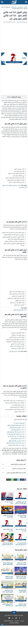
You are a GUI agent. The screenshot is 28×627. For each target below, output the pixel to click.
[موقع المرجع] (14, 2)
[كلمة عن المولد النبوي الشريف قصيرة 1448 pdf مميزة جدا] (21, 598)
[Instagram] (13, 618)
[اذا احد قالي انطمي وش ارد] (7, 523)
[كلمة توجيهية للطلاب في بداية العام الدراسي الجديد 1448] (7, 598)
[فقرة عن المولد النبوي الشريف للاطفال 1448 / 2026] (7, 571)
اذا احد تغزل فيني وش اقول (20, 310)
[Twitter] (16, 618)
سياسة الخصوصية (8, 621)
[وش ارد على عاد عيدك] (7, 496)
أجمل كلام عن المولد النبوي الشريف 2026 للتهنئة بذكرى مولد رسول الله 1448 (21, 579)
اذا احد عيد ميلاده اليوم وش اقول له (15, 434)
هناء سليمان (19, 22)
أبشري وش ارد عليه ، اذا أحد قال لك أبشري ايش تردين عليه (7, 544)
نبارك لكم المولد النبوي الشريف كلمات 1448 (7, 592)
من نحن (22, 621)
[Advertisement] (14, 38)
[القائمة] (26, 2)
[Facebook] (19, 618)
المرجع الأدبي (20, 7)
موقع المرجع (17, 112)
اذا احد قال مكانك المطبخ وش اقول (15, 425)
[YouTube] (9, 618)
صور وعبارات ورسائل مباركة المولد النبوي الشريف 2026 (8, 564)
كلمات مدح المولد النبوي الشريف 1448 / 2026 (21, 564)
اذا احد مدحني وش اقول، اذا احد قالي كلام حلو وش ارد (14, 186)
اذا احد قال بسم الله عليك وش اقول (15, 432)
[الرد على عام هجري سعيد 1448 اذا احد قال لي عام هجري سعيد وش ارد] (21, 496)
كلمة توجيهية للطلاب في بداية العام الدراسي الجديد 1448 (7, 605)
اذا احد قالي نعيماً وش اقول (17, 438)
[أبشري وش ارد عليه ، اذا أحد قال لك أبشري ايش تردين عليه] (7, 537)
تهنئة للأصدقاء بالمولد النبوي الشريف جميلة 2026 (21, 592)
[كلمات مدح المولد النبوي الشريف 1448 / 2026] (21, 557)
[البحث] (2, 2)
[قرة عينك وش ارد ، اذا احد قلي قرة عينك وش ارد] (21, 537)
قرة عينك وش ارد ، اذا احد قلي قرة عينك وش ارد (20, 544)
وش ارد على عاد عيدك (9, 502)
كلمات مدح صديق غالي (14, 351)
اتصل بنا (17, 621)
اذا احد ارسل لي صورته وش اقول (16, 441)
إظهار (8, 97)
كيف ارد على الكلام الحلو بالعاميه (16, 445)
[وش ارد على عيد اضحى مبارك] (21, 510)
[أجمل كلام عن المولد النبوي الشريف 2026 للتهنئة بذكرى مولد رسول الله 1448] (21, 571)
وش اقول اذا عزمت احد (19, 423)
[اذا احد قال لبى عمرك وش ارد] (21, 523)
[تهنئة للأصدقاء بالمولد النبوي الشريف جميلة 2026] (21, 585)
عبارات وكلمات (14, 7)
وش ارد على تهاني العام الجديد (8, 516)
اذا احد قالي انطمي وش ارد (8, 530)
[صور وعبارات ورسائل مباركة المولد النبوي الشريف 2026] (7, 557)
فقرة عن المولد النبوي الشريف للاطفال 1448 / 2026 (8, 578)
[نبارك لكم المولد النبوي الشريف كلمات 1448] (7, 585)
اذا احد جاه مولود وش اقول (17, 430)
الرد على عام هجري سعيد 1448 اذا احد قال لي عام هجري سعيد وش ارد (20, 504)
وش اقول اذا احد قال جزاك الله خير (16, 436)
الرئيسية (25, 7)
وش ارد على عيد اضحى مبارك (22, 516)
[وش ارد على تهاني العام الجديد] (7, 510)
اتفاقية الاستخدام (14, 623)
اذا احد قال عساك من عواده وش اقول (15, 443)
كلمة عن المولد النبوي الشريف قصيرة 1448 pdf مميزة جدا (20, 605)
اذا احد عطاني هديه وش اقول (17, 428)
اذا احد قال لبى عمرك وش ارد (21, 530)
